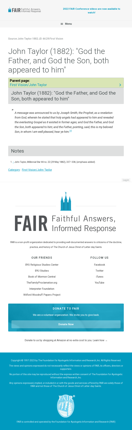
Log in (126, 180)
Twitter (100, 270)
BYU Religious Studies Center (41, 264)
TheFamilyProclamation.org (42, 282)
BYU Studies (42, 270)
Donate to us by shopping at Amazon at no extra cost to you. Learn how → (66, 340)
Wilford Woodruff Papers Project (41, 294)
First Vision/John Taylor (28, 85)
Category (14, 169)
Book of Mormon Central (42, 276)
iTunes (99, 276)
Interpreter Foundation (41, 288)
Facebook (99, 264)
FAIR (26, 10)
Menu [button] (68, 23)
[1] (71, 131)
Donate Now (66, 324)
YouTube (99, 282)
